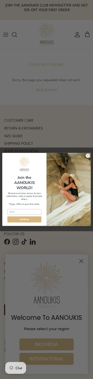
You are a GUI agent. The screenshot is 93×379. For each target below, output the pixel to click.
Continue (24, 219)
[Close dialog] (88, 156)
